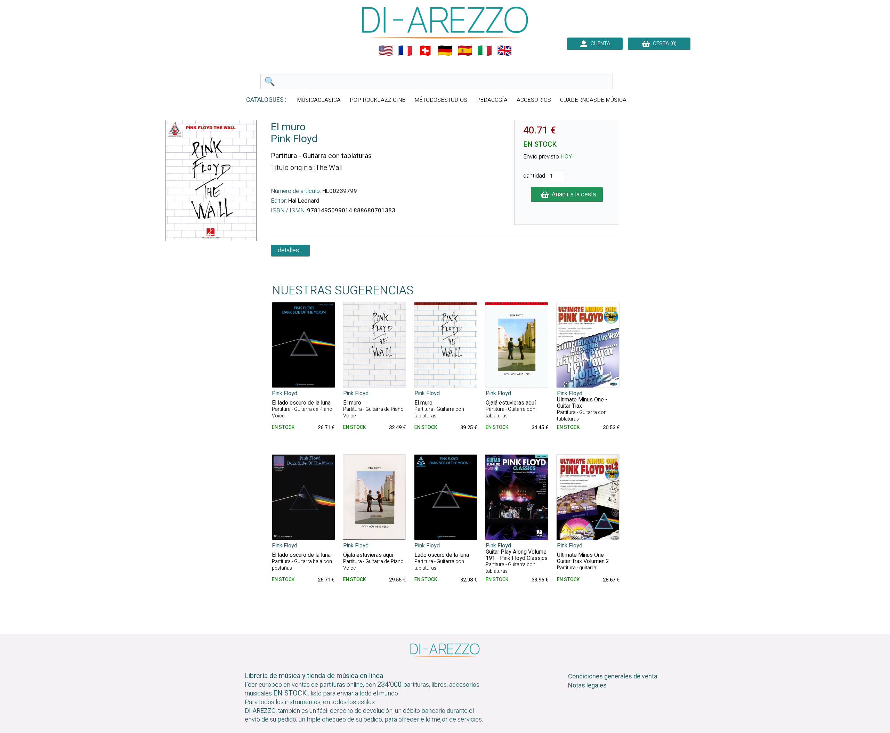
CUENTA (599, 43)
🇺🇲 (385, 50)
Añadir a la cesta (572, 194)
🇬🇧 (504, 50)
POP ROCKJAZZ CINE (377, 100)
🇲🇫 (405, 50)
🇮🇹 (484, 50)
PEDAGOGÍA (492, 100)
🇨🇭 (425, 50)
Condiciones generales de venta (612, 676)
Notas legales (587, 685)
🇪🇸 (465, 50)
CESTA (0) (663, 43)
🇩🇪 (445, 50)
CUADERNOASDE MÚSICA (593, 100)
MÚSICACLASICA (319, 100)
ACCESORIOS (534, 100)
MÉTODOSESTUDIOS (440, 100)
